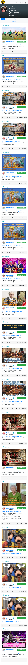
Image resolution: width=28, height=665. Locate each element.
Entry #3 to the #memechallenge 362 (12, 311)
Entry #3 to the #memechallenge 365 (12, 110)
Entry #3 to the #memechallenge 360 (12, 401)
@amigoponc (9, 41)
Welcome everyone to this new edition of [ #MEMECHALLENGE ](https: (13, 82)
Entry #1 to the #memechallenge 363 (11, 278)
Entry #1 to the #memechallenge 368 (11, 45)
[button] (25, 2)
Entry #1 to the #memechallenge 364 (11, 245)
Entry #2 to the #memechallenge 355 (12, 653)
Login (16, 2)
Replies (16, 19)
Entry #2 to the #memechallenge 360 (12, 368)
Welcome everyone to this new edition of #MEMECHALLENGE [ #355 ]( (13, 655)
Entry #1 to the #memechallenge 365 (11, 141)
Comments (9, 19)
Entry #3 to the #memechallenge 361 (11, 335)
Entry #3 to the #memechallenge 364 (12, 176)
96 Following (13, 10)
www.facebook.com (15, 12)
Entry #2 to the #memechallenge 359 (12, 436)
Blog (3, 19)
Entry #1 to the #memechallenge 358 (11, 511)
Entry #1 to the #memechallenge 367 (11, 79)
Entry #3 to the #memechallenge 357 (12, 553)
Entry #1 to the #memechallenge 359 (11, 471)
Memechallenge (21, 41)
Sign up (21, 2)
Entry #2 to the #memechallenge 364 (12, 211)
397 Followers (14, 9)
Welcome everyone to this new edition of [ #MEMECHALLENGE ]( (13, 47)
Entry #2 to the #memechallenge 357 (12, 587)
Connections (23, 19)
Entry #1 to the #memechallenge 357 (11, 621)
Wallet (14, 21)
